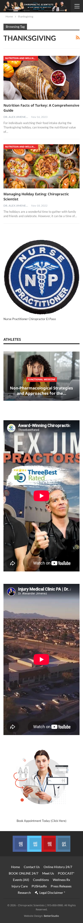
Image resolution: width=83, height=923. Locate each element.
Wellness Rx (61, 880)
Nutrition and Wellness (21, 58)
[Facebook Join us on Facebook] (20, 843)
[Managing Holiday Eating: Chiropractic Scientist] (41, 166)
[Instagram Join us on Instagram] (63, 843)
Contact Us (32, 867)
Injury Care (20, 886)
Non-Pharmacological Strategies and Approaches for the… (41, 390)
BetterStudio (51, 915)
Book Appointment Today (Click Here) (41, 821)
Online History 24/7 (58, 867)
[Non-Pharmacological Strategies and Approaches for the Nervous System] (41, 376)
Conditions (41, 880)
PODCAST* (66, 873)
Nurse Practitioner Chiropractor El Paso (29, 319)
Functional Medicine (41, 379)
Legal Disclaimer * (52, 893)
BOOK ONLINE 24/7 (23, 873)
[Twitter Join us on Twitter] (34, 843)
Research (24, 893)
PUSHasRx (39, 886)
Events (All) (21, 880)
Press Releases (61, 886)
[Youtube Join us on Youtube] (48, 843)
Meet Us (48, 873)
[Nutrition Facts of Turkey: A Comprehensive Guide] (41, 78)
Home (15, 867)
